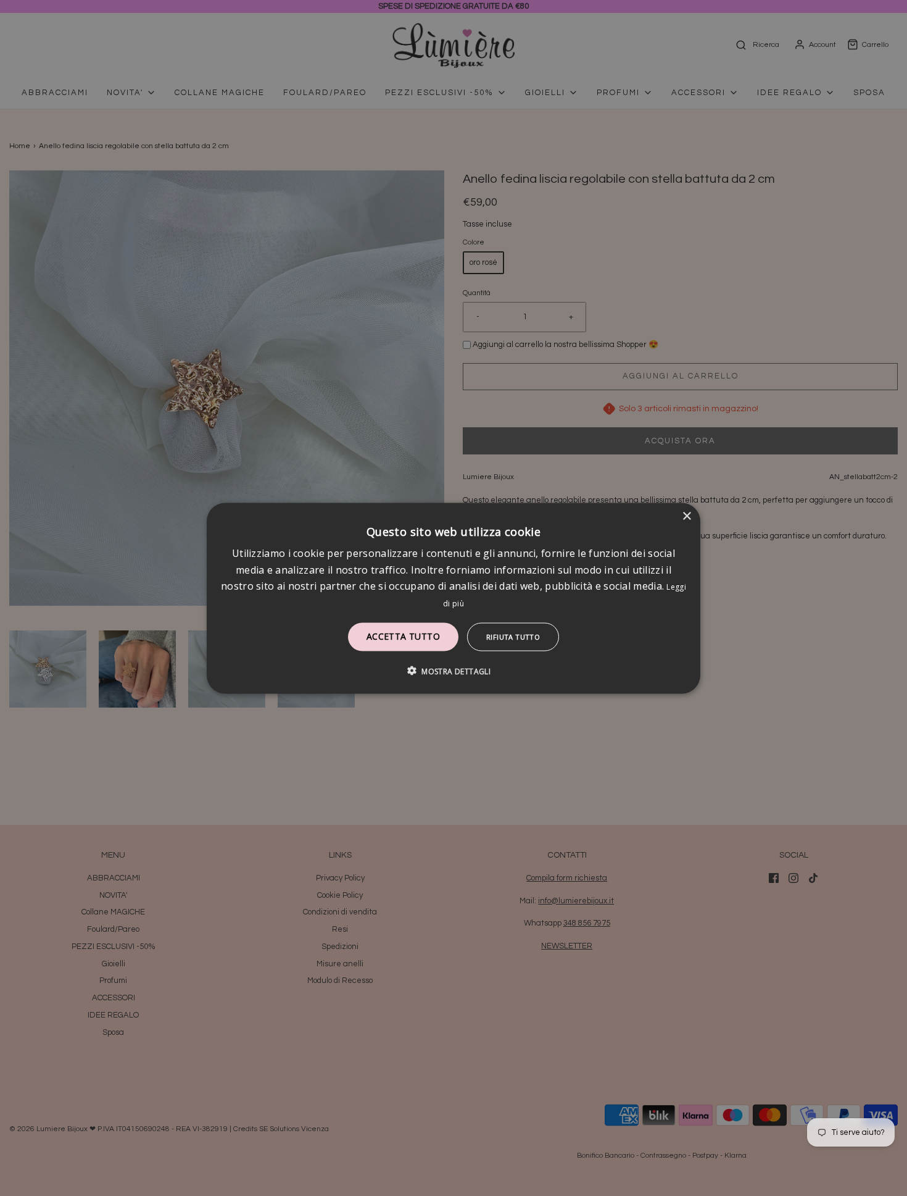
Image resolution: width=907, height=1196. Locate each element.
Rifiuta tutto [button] (513, 636)
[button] (453, 670)
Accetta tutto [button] (403, 636)
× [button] (686, 516)
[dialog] (453, 598)
